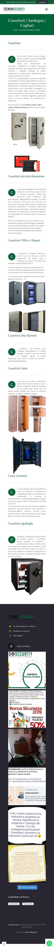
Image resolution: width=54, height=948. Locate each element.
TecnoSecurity (13, 925)
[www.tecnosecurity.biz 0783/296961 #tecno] (27, 825)
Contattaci (42, 2)
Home (16, 30)
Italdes (34, 105)
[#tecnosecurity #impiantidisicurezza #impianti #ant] (27, 709)
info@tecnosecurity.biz (21, 631)
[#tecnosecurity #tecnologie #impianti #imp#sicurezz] (27, 786)
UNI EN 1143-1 (27, 263)
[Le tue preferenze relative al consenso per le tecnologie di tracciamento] (4, 944)
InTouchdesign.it (31, 932)
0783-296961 (18, 636)
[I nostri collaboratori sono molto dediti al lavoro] (27, 747)
